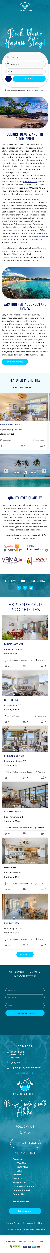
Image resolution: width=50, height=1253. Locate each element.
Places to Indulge (25, 1186)
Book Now (27, 1211)
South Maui (22, 1167)
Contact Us (18, 1194)
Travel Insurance (21, 1202)
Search (29, 79)
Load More (25, 954)
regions (14, 236)
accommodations (34, 239)
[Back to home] (25, 6)
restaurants (15, 239)
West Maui (22, 1163)
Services (17, 1175)
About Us (17, 1178)
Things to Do (19, 1182)
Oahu (19, 1171)
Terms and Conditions (33, 1223)
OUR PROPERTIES (15, 362)
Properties (18, 1159)
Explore (25, 481)
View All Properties (22, 388)
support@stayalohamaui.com (26, 1067)
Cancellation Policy (22, 1190)
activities (40, 236)
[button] (47, 6)
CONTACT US (22, 1073)
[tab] (14, 418)
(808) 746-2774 (18, 1062)
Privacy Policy (12, 1223)
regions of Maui (30, 182)
